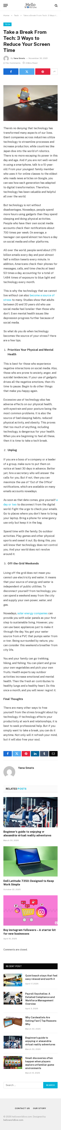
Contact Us (22, 1108)
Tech (7, 24)
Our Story (39, 1108)
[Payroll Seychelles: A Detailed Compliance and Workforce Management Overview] (13, 998)
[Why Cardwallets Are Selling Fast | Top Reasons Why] (13, 1021)
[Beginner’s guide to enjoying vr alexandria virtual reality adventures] (30, 812)
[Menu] (5, 5)
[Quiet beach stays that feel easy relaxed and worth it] (13, 980)
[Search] (56, 5)
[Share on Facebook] (10, 71)
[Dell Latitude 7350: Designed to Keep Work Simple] (30, 861)
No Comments (13, 63)
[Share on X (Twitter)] (26, 71)
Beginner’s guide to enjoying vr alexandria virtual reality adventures (40, 1041)
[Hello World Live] (30, 5)
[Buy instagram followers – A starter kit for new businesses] (30, 910)
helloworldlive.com (13, 1120)
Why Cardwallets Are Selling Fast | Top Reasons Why (40, 1021)
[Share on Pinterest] (42, 71)
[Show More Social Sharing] (54, 71)
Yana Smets (19, 58)
